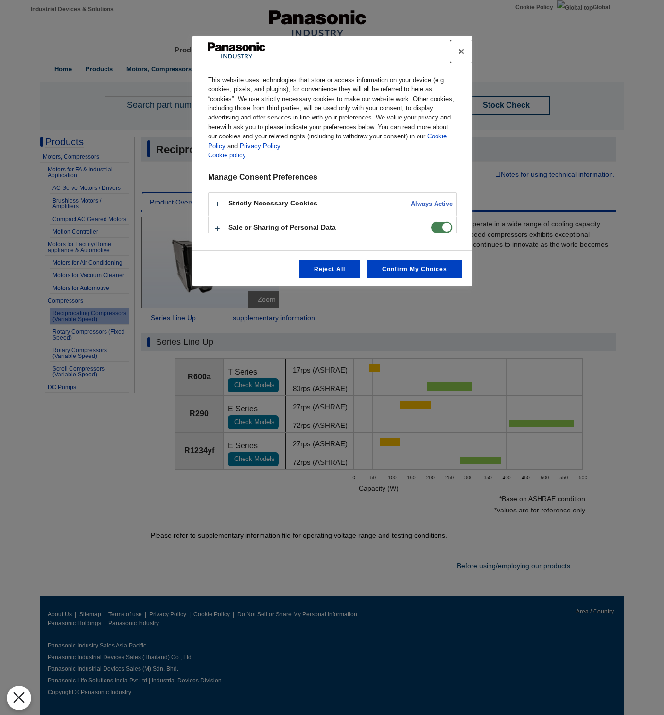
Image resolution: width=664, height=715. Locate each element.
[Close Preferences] (19, 698)
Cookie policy (227, 155)
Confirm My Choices (414, 269)
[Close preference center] (461, 51)
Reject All (330, 269)
